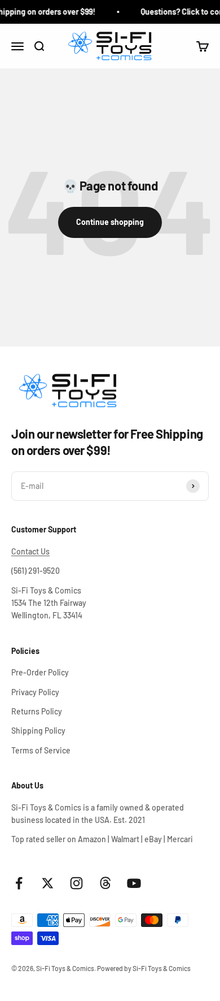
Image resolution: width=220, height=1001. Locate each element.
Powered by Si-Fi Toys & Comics (144, 968)
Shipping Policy (38, 730)
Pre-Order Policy (40, 672)
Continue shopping (110, 222)
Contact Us (30, 551)
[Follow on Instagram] (76, 883)
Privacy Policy (35, 692)
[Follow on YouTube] (134, 883)
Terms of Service (41, 750)
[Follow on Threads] (105, 883)
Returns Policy (36, 711)
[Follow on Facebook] (19, 883)
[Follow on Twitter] (47, 883)
